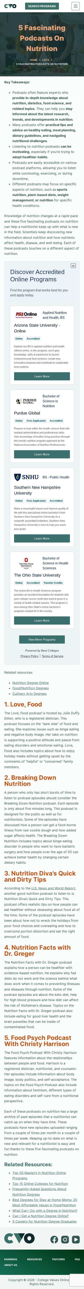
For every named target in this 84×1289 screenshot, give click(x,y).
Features (58, 1259)
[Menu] (76, 6)
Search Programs (42, 6)
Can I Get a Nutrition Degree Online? (40, 1216)
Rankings (10, 1259)
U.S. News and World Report (53, 888)
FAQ (77, 1259)
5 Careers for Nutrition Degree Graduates (44, 1221)
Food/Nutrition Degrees (30, 688)
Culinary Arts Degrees (29, 694)
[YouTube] (76, 1239)
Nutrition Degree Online (30, 683)
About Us (10, 1265)
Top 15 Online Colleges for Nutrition (40, 1184)
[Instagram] (65, 1239)
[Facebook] (54, 1239)
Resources (34, 1259)
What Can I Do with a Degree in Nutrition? (44, 1211)
